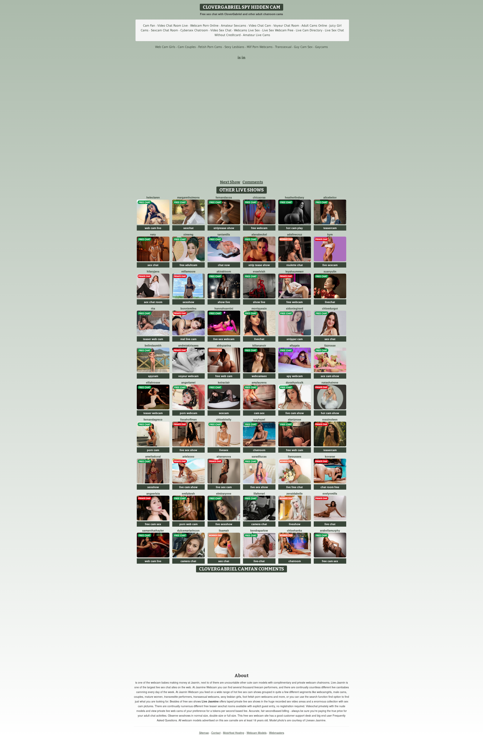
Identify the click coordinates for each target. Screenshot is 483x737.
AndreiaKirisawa (188, 345)
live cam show (294, 413)
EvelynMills (330, 493)
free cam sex (153, 524)
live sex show (188, 450)
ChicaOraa (259, 197)
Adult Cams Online (314, 25)
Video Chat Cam (260, 25)
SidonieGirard (294, 308)
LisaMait (224, 530)
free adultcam (188, 265)
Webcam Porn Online (204, 25)
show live (224, 302)
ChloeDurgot (330, 308)
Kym (330, 234)
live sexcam (330, 265)
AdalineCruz (294, 234)
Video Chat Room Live (172, 25)
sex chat (153, 265)
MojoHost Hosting (233, 733)
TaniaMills (224, 234)
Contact (216, 733)
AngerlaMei (188, 382)
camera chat (259, 524)
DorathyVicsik (294, 382)
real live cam (188, 339)
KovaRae (330, 456)
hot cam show (330, 413)
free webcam (259, 228)
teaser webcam (153, 413)
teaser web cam (153, 339)
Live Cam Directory (309, 30)
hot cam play (294, 228)
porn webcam (188, 413)
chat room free (330, 487)
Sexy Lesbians (234, 47)
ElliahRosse (153, 382)
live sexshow (223, 524)
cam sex (259, 413)
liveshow (294, 524)
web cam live (153, 228)
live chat (330, 524)
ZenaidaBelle (294, 493)
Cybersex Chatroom (194, 30)
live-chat (259, 561)
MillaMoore (188, 271)
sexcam (224, 413)
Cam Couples (187, 47)
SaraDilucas (259, 456)
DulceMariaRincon (188, 530)
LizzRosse (330, 345)
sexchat (188, 228)
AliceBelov (330, 197)
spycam (153, 376)
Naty (153, 234)
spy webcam (295, 376)
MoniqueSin (259, 308)
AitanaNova (224, 456)
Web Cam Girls (165, 47)
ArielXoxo (188, 456)
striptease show (224, 228)
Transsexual (283, 47)
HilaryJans (153, 271)
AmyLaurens (259, 382)
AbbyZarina (224, 345)
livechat (330, 302)
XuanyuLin (330, 271)
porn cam (153, 450)
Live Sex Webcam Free (277, 30)
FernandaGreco (153, 419)
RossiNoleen (330, 419)
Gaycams (321, 47)
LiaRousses (294, 456)
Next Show (230, 182)
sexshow (188, 302)
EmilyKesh (188, 493)
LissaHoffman (188, 419)
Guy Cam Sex (303, 47)
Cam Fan (149, 25)
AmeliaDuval (153, 456)
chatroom (259, 450)
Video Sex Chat (221, 30)
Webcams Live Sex (247, 30)
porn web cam (188, 524)
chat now (224, 265)
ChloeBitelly (223, 419)
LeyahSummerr (294, 271)
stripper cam (295, 339)
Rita (153, 308)
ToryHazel (259, 419)
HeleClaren (153, 197)
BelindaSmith (153, 345)
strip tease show (259, 265)
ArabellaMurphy (330, 530)
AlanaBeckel (259, 234)
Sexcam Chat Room (164, 30)
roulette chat (294, 265)
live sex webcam (223, 339)
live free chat (294, 487)
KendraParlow (259, 530)
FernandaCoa (224, 197)
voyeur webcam (188, 376)
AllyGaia (295, 345)
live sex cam (224, 487)
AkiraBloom (224, 271)
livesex (223, 450)
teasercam (330, 228)
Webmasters (276, 733)
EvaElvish (259, 271)
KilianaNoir (259, 345)
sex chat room (153, 302)
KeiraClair (224, 382)
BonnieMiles (188, 308)
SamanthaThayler (153, 530)
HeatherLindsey (294, 197)
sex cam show (330, 376)
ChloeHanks (294, 530)
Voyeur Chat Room (286, 25)
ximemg (188, 234)
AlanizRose (294, 419)
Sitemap (204, 733)
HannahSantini (224, 308)
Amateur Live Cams (256, 35)
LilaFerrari (259, 493)
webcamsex (259, 376)
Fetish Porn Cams (210, 47)
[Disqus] (241, 621)
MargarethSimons (188, 197)
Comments (252, 182)
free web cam (223, 376)
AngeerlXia (153, 493)
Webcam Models (257, 733)
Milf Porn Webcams (260, 47)
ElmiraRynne (223, 493)
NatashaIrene (329, 382)
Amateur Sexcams (233, 25)
